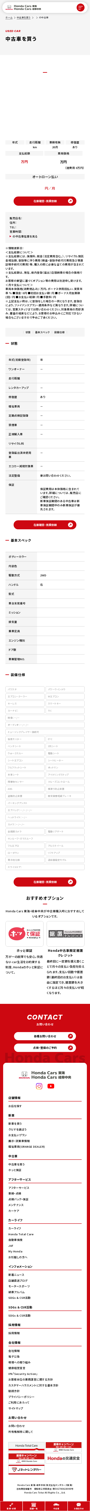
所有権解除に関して (20, 1432)
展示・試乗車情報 (19, 1141)
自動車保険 (15, 1240)
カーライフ (14, 1228)
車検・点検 (14, 1193)
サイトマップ (15, 1408)
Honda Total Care (20, 1234)
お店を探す (15, 1106)
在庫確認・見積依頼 (45, 201)
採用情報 (14, 1333)
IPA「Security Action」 (23, 1374)
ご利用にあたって (19, 1402)
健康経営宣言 (16, 1368)
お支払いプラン (17, 1135)
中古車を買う (24, 17)
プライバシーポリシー (21, 1397)
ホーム (9, 17)
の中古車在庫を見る (25, 236)
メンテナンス (16, 1205)
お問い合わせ (16, 1426)
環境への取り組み (19, 1362)
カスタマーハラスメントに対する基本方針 (33, 1385)
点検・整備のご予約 (45, 1048)
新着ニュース (16, 1275)
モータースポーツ (19, 1286)
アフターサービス (18, 1188)
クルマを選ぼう (17, 1129)
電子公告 (14, 1356)
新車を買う (15, 1124)
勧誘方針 (14, 1391)
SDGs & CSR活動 (19, 1298)
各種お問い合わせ (45, 1036)
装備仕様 (59, 332)
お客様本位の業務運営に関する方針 (30, 1379)
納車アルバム (16, 1292)
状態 (28, 332)
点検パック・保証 (18, 1199)
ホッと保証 (15, 1170)
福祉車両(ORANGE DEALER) (26, 1147)
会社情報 (14, 1351)
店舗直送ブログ (18, 1281)
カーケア (13, 1211)
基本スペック (42, 332)
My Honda (15, 1251)
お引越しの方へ (18, 1257)
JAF (10, 1246)
